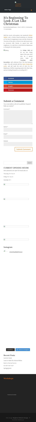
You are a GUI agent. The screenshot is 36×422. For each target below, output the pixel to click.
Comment (7, 109)
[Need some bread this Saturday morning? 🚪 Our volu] (18, 272)
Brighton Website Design (20, 418)
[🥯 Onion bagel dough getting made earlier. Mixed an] (18, 310)
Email (6, 134)
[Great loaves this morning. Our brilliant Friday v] (18, 317)
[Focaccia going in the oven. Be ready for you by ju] (18, 283)
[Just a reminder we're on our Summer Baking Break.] (18, 259)
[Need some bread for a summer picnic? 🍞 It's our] (18, 298)
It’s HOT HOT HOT (9, 365)
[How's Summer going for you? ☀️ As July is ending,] (18, 334)
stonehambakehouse (11, 27)
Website (6, 141)
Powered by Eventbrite (12, 394)
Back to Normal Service (10, 363)
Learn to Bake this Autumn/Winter (13, 360)
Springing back (7, 368)
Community (29, 27)
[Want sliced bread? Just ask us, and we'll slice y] (18, 288)
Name (6, 127)
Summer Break (8, 358)
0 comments (8, 29)
